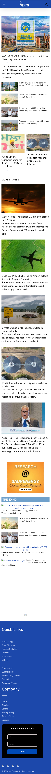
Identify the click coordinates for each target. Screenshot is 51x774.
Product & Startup (9, 649)
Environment (7, 656)
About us (6, 705)
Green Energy (7, 641)
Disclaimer (6, 720)
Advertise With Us (9, 683)
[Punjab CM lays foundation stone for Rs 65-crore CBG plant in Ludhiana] (13, 561)
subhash (4, 63)
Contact (5, 709)
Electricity (6, 679)
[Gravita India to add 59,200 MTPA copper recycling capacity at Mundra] (9, 533)
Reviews (5, 653)
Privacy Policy (8, 712)
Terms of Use (8, 716)
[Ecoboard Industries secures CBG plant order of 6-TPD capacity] (24, 547)
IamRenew (13, 771)
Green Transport (9, 645)
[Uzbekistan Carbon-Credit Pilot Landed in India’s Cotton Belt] (9, 519)
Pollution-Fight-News (11, 675)
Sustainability (7, 672)
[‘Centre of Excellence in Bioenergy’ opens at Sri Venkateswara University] (24, 505)
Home (4, 701)
